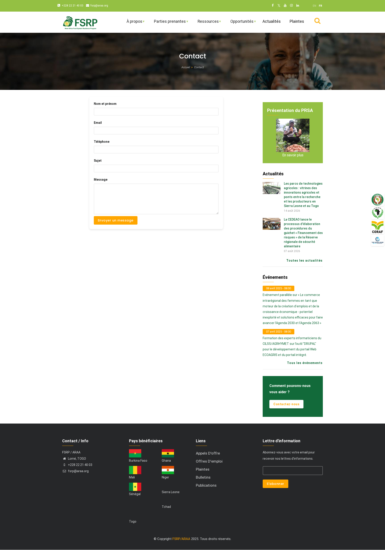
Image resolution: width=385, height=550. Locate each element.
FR (320, 5)
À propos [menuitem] (131, 23)
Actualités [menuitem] (271, 21)
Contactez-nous (286, 404)
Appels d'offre (208, 453)
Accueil (185, 67)
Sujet (98, 160)
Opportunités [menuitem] (239, 23)
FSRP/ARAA (181, 539)
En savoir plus (292, 155)
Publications (206, 485)
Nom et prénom (105, 103)
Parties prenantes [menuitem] (167, 23)
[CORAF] (377, 227)
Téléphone (101, 141)
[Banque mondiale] (377, 240)
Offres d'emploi (209, 461)
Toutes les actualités (304, 260)
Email (98, 122)
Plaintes (202, 469)
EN (314, 5)
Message (100, 179)
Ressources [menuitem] (205, 23)
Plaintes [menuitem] (297, 21)
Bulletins (203, 477)
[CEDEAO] (377, 200)
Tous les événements (305, 363)
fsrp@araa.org (99, 5)
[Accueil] (80, 22)
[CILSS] (377, 213)
